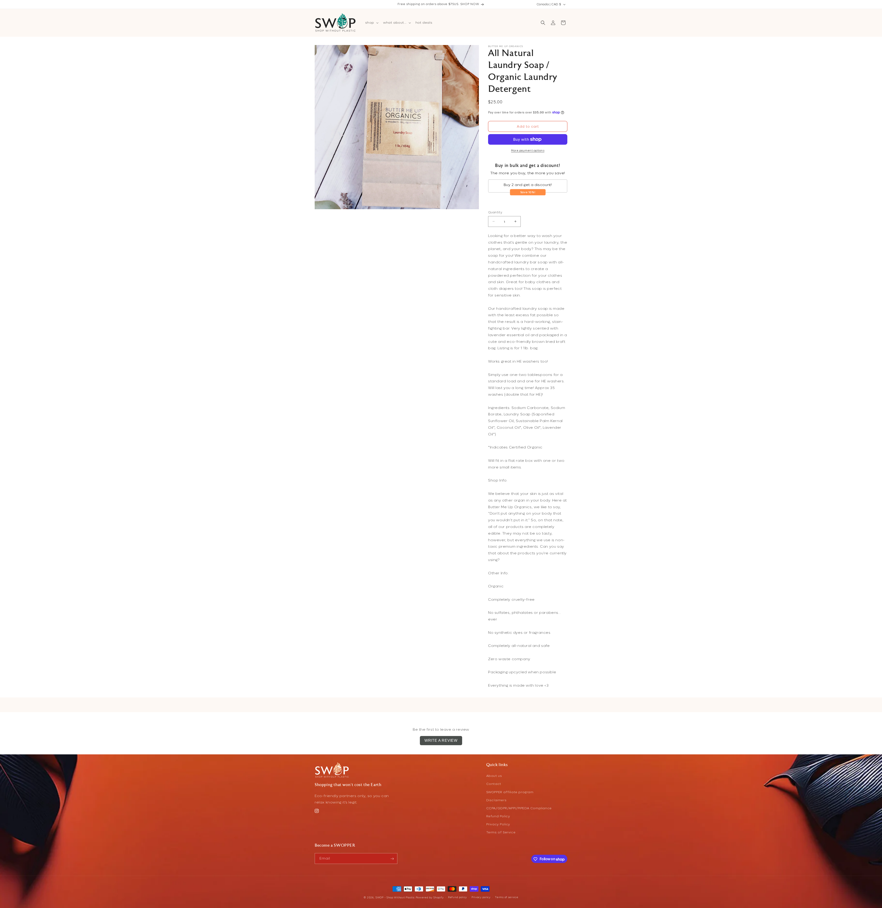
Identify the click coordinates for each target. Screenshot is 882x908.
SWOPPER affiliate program (510, 792)
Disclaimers (496, 800)
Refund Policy (498, 816)
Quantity (495, 212)
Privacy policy (481, 897)
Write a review (441, 740)
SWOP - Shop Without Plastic (395, 897)
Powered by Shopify (430, 897)
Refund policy (457, 897)
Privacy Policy (498, 824)
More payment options (527, 150)
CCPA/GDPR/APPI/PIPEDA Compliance (519, 808)
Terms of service (506, 897)
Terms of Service (501, 832)
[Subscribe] (392, 858)
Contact (493, 784)
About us (494, 776)
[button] (371, 23)
